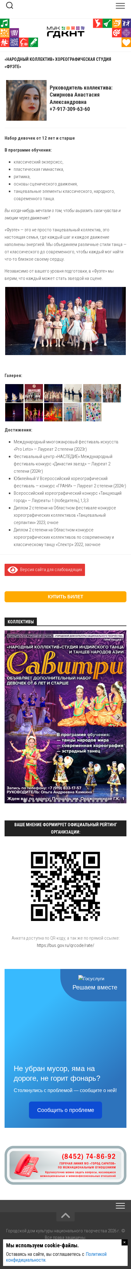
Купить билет (65, 596)
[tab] (25, 800)
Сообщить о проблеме (65, 1110)
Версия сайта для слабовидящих (50, 569)
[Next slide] (118, 718)
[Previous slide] (13, 718)
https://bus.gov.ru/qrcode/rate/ (65, 945)
